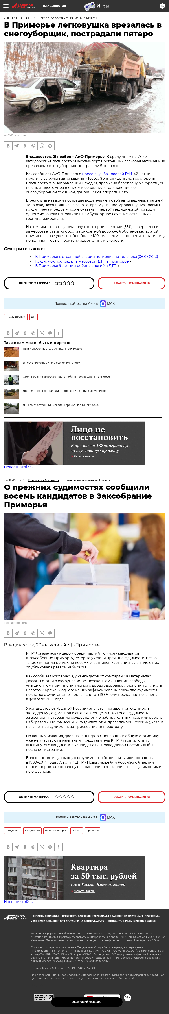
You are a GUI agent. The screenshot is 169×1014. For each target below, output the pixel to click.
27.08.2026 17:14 (14, 480)
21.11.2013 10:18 (13, 18)
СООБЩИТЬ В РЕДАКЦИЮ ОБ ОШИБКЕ (132, 921)
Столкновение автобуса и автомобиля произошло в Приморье (66, 376)
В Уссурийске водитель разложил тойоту (51, 362)
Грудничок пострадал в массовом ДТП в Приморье (82, 261)
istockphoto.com (15, 622)
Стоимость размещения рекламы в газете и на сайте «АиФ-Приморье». (111, 916)
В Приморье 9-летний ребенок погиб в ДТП (75, 266)
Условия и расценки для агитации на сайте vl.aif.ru (67, 921)
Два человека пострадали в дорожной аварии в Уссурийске (64, 390)
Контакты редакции (45, 916)
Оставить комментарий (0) (132, 283)
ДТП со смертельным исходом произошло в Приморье (61, 405)
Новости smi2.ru (18, 467)
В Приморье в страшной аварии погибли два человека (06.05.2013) (96, 257)
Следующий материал (87, 1002)
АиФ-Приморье (15, 135)
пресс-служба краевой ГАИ (106, 174)
